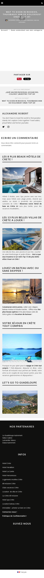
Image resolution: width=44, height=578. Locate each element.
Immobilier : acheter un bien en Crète (16, 508)
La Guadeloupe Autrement (12, 435)
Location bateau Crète (10, 504)
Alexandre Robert (15, 20)
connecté (17, 143)
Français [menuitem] (23, 572)
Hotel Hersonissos (9, 475)
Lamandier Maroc (9, 440)
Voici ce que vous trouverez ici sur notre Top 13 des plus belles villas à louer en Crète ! (21, 256)
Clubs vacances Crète (10, 487)
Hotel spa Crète (8, 500)
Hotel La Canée (8, 471)
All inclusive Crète (8, 483)
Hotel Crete (6, 463)
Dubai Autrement (8, 443)
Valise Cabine (7, 438)
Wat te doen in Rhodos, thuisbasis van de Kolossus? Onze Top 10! (22, 102)
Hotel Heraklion (8, 467)
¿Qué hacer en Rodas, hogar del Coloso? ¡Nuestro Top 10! (22, 93)
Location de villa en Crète (12, 492)
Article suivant (22, 98)
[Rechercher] (42, 3)
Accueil (4, 30)
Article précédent (22, 89)
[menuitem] (22, 572)
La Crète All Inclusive (10, 496)
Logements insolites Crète (12, 479)
